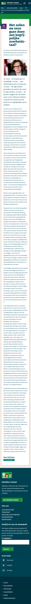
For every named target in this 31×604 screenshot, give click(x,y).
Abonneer (6, 549)
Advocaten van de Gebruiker (11, 514)
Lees (21, 8)
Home (2, 8)
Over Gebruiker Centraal (10, 500)
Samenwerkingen (7, 517)
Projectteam (6, 512)
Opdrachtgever (6, 519)
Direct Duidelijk (8, 460)
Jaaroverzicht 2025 (8, 510)
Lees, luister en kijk (12, 8)
